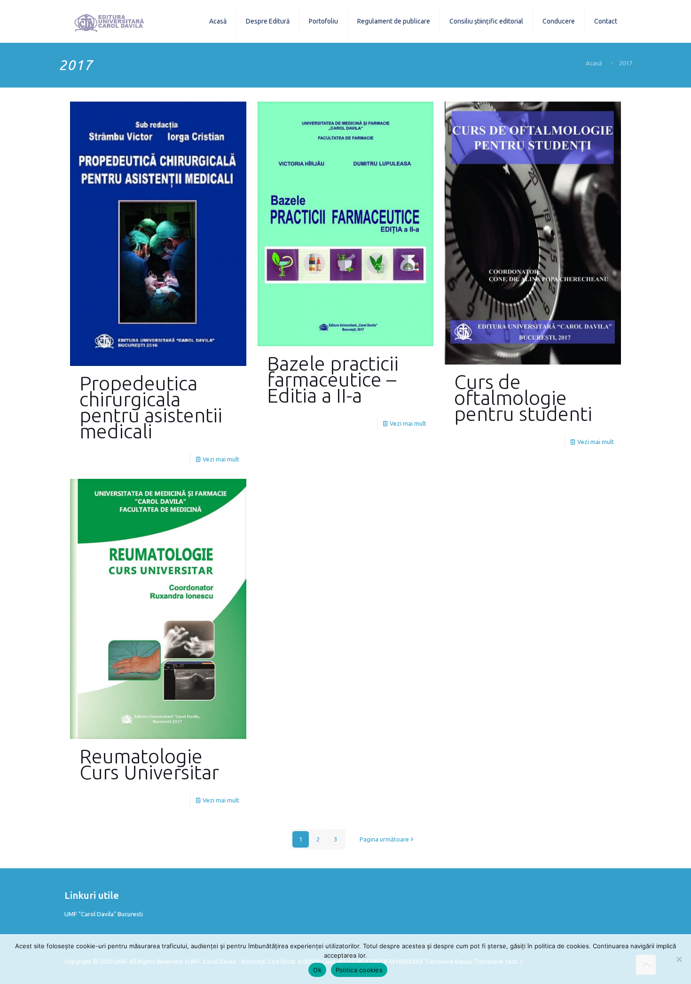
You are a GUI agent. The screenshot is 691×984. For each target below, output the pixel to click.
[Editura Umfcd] (109, 21)
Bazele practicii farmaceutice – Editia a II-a (333, 379)
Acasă (594, 63)
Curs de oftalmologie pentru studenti (523, 398)
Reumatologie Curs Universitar (149, 764)
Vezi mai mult (221, 459)
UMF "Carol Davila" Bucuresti (103, 914)
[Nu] (679, 959)
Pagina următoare (384, 839)
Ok (317, 970)
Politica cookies (359, 970)
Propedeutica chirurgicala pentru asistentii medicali (150, 407)
